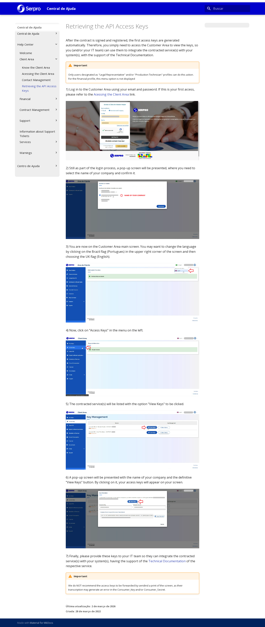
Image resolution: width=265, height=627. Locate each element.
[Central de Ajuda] (29, 8)
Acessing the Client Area (111, 94)
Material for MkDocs (41, 622)
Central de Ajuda (29, 27)
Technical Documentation (167, 561)
